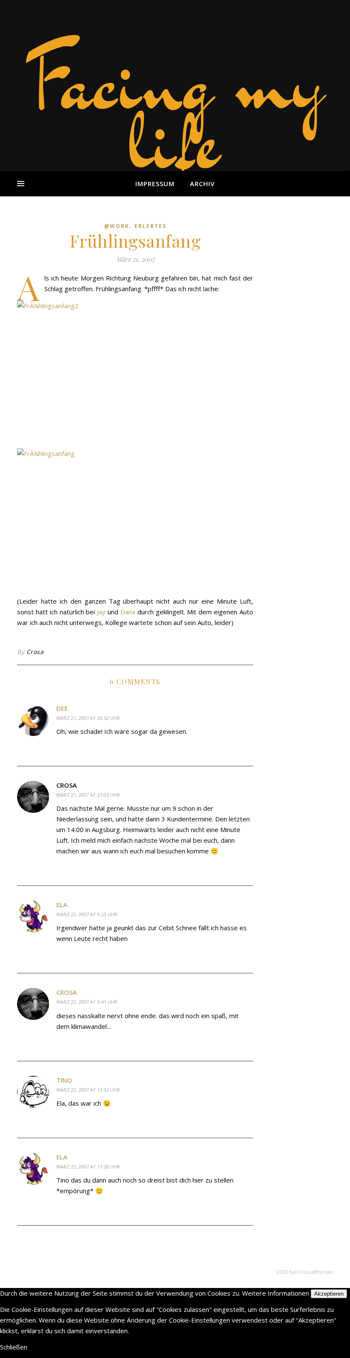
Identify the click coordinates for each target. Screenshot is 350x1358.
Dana (127, 611)
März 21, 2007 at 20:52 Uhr (88, 718)
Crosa (35, 652)
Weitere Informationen (275, 1293)
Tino (64, 1080)
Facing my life (175, 111)
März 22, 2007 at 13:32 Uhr (88, 1089)
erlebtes (150, 226)
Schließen (13, 1347)
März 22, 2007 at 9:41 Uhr (86, 1002)
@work (116, 226)
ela (61, 904)
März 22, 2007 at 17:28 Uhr (88, 1166)
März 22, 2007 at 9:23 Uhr (86, 914)
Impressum (155, 183)
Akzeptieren (329, 1294)
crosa (66, 992)
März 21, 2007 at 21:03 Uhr (88, 794)
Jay (101, 611)
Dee (62, 708)
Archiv (202, 183)
